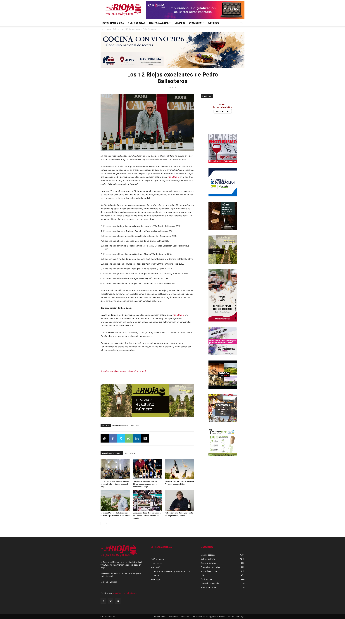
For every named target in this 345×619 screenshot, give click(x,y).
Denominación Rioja (113, 23)
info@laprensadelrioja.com (125, 593)
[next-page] (106, 523)
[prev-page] (102, 523)
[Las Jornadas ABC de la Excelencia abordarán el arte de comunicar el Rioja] (115, 469)
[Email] (145, 438)
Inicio (102, 29)
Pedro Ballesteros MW (120, 425)
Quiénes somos (158, 559)
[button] (241, 23)
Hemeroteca (156, 563)
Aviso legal (155, 579)
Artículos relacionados (112, 453)
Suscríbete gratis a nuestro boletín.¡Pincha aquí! (123, 371)
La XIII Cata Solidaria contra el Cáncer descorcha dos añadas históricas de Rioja (145, 484)
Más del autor (131, 453)
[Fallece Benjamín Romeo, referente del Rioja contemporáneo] (179, 500)
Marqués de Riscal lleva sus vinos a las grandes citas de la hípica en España (147, 515)
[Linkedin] (137, 438)
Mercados (180, 23)
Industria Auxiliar (158, 23)
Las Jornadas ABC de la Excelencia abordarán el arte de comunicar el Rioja (115, 484)
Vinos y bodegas (136, 23)
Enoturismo (195, 23)
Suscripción (156, 567)
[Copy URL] (105, 438)
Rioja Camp (173, 177)
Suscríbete (213, 23)
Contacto (155, 575)
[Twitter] (121, 438)
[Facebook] (113, 438)
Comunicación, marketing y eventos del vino (170, 571)
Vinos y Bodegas (113, 29)
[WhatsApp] (129, 438)
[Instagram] (110, 600)
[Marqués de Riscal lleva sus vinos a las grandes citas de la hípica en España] (147, 500)
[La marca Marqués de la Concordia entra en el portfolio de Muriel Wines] (115, 500)
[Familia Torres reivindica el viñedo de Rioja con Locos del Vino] (179, 469)
